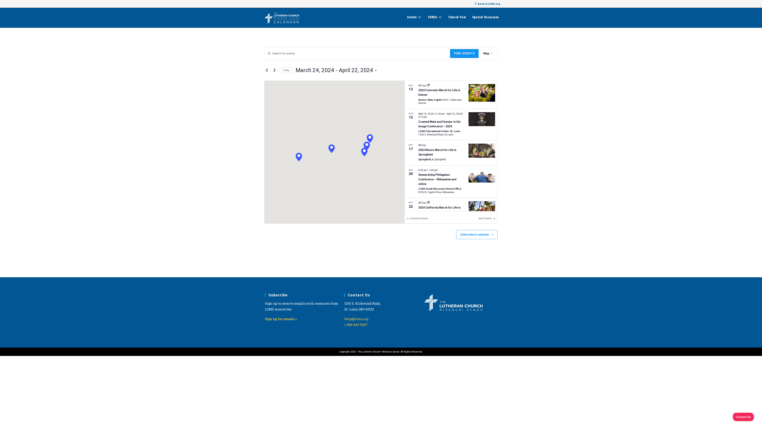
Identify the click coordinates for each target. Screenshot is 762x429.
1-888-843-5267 (356, 325)
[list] (451, 146)
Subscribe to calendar (474, 234)
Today (286, 70)
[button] (364, 152)
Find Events (464, 53)
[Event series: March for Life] (428, 85)
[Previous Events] (266, 70)
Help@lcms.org (356, 319)
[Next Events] (274, 70)
